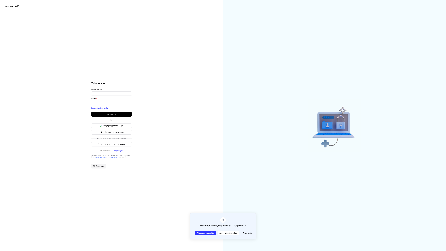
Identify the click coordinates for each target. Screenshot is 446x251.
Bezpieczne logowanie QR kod (112, 144)
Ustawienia (247, 233)
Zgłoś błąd (100, 166)
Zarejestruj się (118, 151)
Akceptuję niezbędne (228, 233)
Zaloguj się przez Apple (114, 132)
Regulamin (113, 157)
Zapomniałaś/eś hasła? (99, 108)
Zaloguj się (111, 114)
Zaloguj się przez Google (113, 126)
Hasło (94, 99)
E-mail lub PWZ (98, 89)
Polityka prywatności (99, 157)
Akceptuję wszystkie (205, 233)
